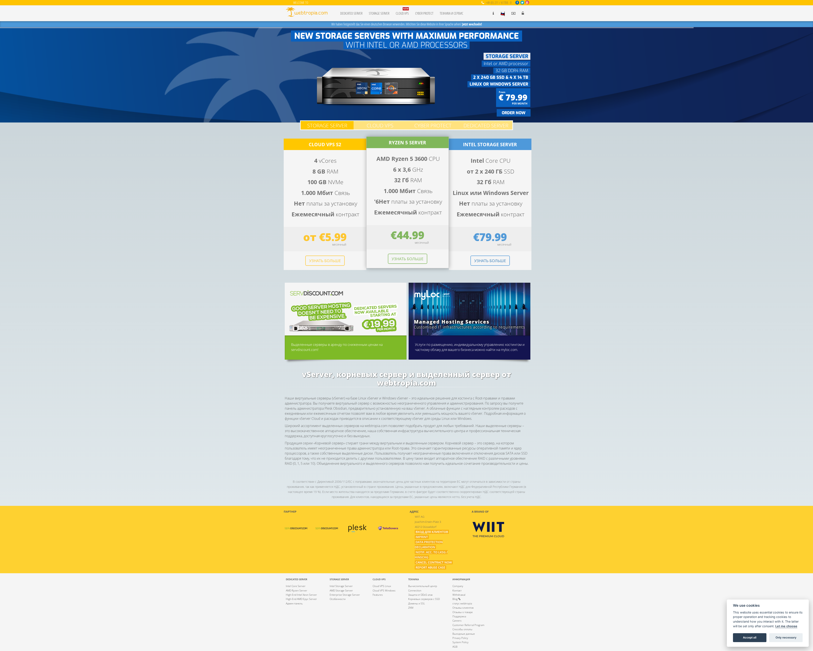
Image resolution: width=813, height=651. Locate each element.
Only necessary (786, 637)
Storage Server (379, 13)
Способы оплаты (462, 629)
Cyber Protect (424, 13)
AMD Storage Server (341, 590)
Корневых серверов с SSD (424, 599)
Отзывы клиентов (463, 607)
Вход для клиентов (432, 532)
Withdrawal (458, 595)
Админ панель (294, 603)
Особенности (338, 599)
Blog (455, 599)
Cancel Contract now (434, 562)
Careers (457, 620)
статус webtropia (462, 603)
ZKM (410, 607)
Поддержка (459, 616)
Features (378, 595)
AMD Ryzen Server (296, 590)
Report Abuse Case (430, 567)
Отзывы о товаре (462, 612)
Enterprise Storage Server (345, 595)
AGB (455, 646)
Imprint (422, 537)
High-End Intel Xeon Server (301, 595)
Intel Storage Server (341, 586)
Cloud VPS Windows (384, 590)
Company (457, 586)
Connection (414, 590)
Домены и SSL (416, 603)
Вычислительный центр (422, 586)
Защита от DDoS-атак (420, 595)
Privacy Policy (460, 638)
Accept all (749, 637)
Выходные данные (463, 634)
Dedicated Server (351, 13)
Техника (413, 579)
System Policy (460, 642)
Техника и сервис (451, 13)
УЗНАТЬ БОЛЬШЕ (325, 260)
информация (461, 579)
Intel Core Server (296, 586)
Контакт (457, 590)
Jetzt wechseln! (472, 24)
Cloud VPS (402, 11)
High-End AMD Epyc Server (301, 599)
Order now (513, 112)
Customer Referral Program (468, 625)
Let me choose (786, 626)
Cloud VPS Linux (382, 586)
